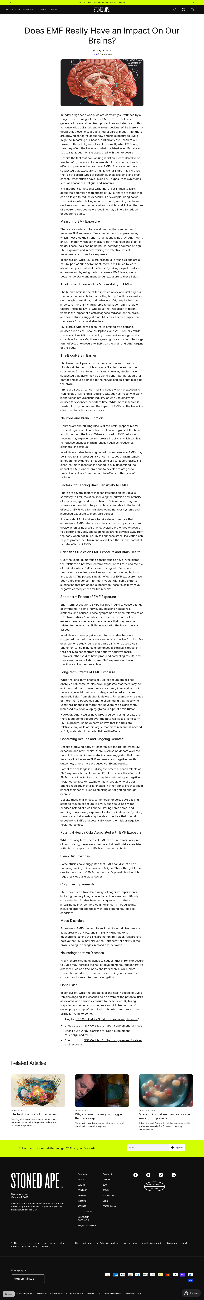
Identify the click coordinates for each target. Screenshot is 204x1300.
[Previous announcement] (11, 2)
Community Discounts (84, 1218)
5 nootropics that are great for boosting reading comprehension (165, 1116)
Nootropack (109, 1195)
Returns (82, 1201)
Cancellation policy (133, 1293)
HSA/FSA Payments (87, 1225)
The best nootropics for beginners (34, 1114)
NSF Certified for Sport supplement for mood (113, 1025)
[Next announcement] (193, 2)
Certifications (85, 1211)
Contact (82, 1190)
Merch (106, 1201)
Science (82, 1185)
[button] (13, 9)
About (81, 1179)
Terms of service (76, 1293)
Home (95, 54)
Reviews (82, 1195)
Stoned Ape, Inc (25, 1293)
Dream (106, 1190)
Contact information (112, 1293)
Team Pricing (109, 1206)
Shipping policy (93, 1293)
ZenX (105, 1185)
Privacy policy (58, 1293)
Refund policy (43, 1293)
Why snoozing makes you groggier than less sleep (98, 1116)
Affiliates (83, 1206)
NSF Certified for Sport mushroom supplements (106, 1019)
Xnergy (106, 1179)
